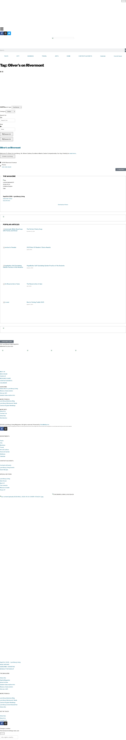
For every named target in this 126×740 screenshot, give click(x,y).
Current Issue (118, 56)
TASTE (6, 56)
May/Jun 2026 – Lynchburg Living (61, 367)
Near (1, 124)
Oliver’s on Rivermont (10, 147)
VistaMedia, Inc (44, 424)
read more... (73, 153)
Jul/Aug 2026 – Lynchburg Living (37, 367)
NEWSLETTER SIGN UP (7, 669)
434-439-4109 (6, 167)
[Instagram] (5, 33)
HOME (68, 56)
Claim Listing (7, 156)
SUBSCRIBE (3, 666)
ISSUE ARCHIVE (4, 664)
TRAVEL (44, 56)
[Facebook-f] (2, 33)
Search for (3, 115)
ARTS (56, 56)
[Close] (123, 1)
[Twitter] (9, 33)
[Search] (125, 50)
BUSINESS (31, 56)
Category (3, 111)
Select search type (5, 107)
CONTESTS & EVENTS (85, 56)
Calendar (103, 56)
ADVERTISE (11, 666)
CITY (17, 56)
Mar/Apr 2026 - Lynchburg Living (85, 367)
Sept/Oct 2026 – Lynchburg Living (14, 196)
